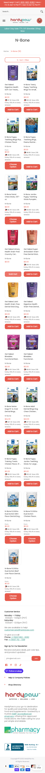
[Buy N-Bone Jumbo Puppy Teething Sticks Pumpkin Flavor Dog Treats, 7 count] (32, 182)
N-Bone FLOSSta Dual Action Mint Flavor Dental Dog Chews (12, 514)
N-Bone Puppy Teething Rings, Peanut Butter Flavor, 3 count (30, 139)
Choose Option (13, 165)
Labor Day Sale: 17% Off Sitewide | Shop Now (22, 29)
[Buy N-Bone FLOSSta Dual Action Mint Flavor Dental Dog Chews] (13, 499)
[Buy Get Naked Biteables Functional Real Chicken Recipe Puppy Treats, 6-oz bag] (13, 342)
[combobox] (20, 11)
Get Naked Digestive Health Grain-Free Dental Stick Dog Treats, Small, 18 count (31, 304)
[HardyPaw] (21, 20)
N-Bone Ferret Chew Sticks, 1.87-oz (12, 197)
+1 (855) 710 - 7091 (17, 639)
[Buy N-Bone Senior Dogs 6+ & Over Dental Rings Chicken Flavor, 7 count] (13, 394)
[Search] (42, 11)
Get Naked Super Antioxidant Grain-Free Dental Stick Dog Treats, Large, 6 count (31, 251)
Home (6, 51)
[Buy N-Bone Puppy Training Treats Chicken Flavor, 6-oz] (13, 447)
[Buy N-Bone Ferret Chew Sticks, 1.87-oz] (13, 182)
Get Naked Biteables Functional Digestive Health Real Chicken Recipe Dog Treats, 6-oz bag (31, 356)
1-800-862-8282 (27, 2)
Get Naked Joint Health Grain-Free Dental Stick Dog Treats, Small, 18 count (12, 304)
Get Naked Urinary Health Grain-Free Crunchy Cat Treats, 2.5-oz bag (12, 251)
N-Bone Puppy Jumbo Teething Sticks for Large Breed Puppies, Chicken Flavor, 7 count (31, 461)
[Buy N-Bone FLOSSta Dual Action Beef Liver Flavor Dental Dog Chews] (13, 556)
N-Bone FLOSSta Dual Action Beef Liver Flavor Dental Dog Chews (12, 571)
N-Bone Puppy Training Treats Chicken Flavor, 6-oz (12, 461)
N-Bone (8, 94)
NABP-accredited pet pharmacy (18, 715)
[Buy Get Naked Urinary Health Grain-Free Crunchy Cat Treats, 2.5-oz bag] (13, 237)
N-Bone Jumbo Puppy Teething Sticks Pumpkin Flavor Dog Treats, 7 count (31, 197)
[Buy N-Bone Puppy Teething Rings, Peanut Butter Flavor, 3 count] (32, 125)
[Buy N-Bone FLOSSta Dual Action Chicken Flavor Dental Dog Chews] (32, 499)
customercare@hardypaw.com (19, 630)
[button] (39, 20)
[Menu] (3, 20)
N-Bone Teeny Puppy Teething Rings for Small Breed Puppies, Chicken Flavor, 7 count (31, 87)
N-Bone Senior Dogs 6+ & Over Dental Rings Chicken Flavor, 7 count (12, 409)
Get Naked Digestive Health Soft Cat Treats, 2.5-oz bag (11, 87)
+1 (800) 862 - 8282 (20, 637)
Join (36, 658)
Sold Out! (13, 274)
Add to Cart (13, 109)
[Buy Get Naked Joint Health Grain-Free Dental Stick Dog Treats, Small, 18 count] (13, 290)
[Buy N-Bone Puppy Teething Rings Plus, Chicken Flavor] (13, 125)
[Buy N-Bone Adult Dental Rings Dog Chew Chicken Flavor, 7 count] (32, 394)
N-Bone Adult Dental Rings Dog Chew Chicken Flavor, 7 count (31, 409)
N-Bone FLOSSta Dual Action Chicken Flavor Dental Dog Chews (31, 514)
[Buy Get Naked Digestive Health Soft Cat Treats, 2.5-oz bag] (13, 73)
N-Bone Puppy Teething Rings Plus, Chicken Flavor (13, 139)
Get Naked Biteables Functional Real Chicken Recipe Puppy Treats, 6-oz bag (13, 356)
